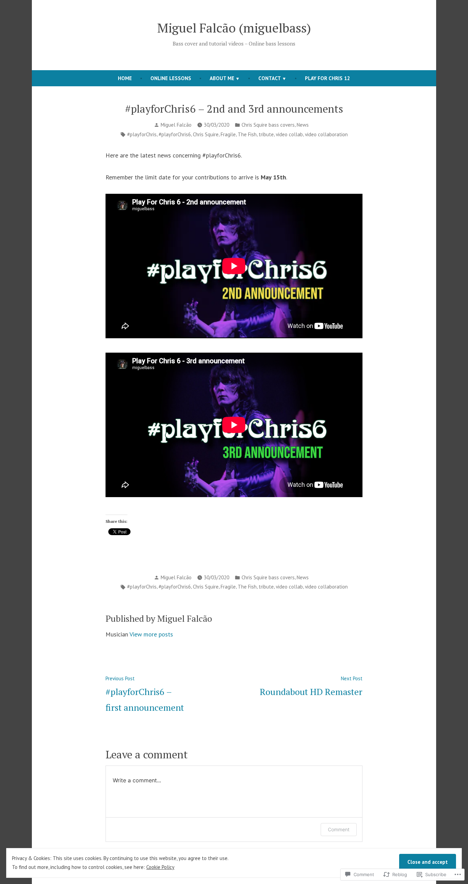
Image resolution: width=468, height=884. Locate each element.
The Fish (247, 134)
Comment (338, 829)
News (303, 125)
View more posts (151, 634)
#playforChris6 (175, 134)
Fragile (228, 134)
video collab (289, 134)
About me (222, 78)
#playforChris (142, 134)
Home (125, 78)
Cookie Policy (160, 867)
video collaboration (326, 134)
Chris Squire (206, 134)
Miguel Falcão (176, 125)
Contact (269, 78)
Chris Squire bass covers (268, 125)
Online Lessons (170, 78)
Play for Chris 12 (327, 78)
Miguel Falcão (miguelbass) (234, 27)
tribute (266, 134)
